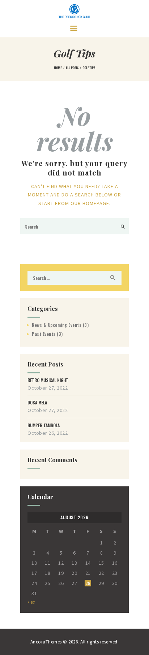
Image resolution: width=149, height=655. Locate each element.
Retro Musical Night (47, 380)
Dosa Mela (37, 402)
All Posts (72, 67)
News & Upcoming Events (56, 325)
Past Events (44, 334)
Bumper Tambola (43, 425)
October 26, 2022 (47, 433)
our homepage (90, 203)
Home (58, 67)
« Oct (31, 602)
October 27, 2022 (47, 388)
